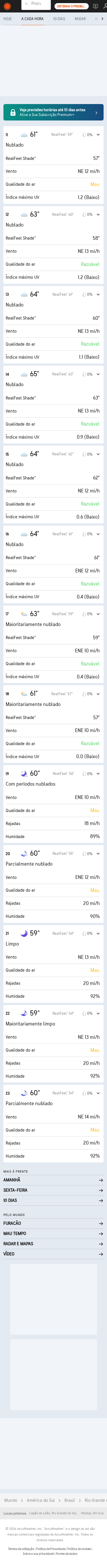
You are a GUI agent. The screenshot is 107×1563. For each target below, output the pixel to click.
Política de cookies (79, 1549)
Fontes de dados (66, 1554)
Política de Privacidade (51, 1549)
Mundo (10, 1500)
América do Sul (41, 1500)
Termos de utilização (21, 1549)
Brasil (69, 1500)
